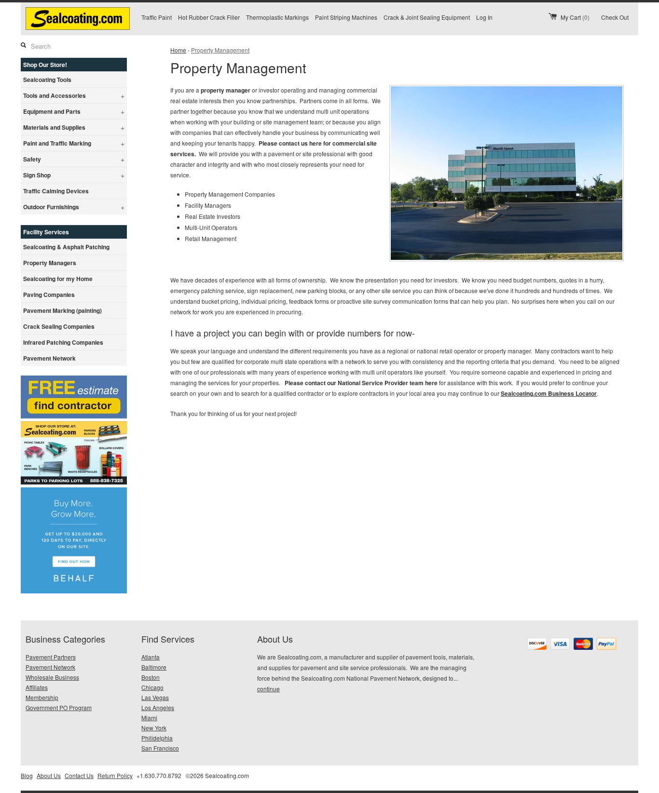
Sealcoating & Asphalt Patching (66, 246)
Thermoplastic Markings (277, 17)
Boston (150, 677)
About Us (49, 775)
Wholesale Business (52, 677)
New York (153, 728)
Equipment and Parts (73, 111)
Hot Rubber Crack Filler (209, 17)
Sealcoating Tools (47, 79)
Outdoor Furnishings (73, 207)
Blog (27, 775)
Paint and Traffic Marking (73, 143)
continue (268, 689)
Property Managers (49, 262)
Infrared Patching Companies (63, 342)
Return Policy (115, 775)
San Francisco (160, 748)
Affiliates (37, 687)
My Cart (575, 17)
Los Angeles (157, 707)
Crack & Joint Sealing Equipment (427, 17)
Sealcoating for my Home (58, 278)
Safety (73, 159)
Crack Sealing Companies (59, 326)
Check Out (615, 17)
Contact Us (79, 775)
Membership (42, 697)
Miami (149, 717)
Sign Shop (73, 175)
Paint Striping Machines (346, 17)
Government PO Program (59, 707)
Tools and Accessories (73, 95)
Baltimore (153, 667)
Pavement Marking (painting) (62, 310)
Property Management (220, 50)
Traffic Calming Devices (56, 191)
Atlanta (150, 657)
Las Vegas (155, 697)
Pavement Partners (51, 657)
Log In (484, 17)
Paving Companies (49, 294)
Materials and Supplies (73, 127)
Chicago (152, 687)
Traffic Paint (156, 17)
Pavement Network (49, 358)
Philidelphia (157, 738)
